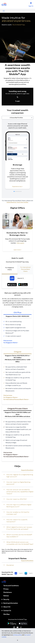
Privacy (5, 589)
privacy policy (17, 635)
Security (6, 599)
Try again (17, 101)
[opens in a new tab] (4, 4)
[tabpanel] (17, 158)
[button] (15, 191)
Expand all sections (27, 470)
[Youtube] (17, 627)
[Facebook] (21, 627)
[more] (4, 11)
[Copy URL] (17, 97)
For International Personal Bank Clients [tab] (25, 269)
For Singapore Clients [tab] (9, 268)
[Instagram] (14, 627)
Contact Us (7, 610)
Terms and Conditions (11, 585)
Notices (6, 596)
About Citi (6, 607)
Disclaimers (7, 592)
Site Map (6, 614)
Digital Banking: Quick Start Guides (17, 202)
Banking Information (10, 603)
